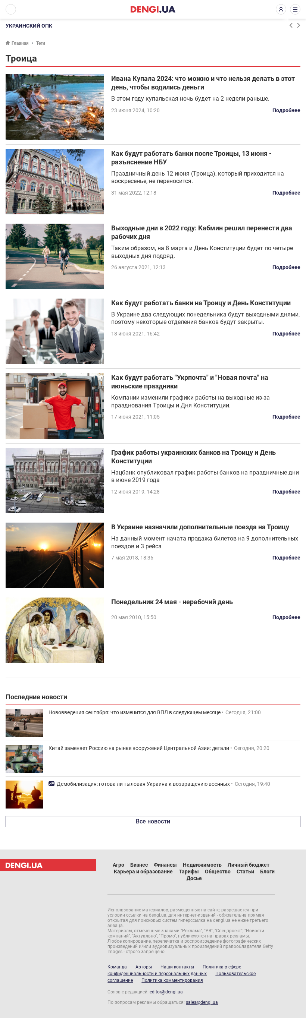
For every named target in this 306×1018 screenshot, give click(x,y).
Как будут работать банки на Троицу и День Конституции (201, 303)
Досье (194, 878)
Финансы (165, 865)
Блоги (267, 871)
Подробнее (286, 110)
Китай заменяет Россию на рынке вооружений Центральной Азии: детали (139, 748)
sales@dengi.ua (202, 1002)
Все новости (153, 821)
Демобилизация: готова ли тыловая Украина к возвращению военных (143, 784)
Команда (117, 967)
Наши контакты (177, 967)
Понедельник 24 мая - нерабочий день (172, 602)
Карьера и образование (143, 871)
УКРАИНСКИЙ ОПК (29, 26)
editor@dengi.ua (166, 992)
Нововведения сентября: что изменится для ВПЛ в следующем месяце (135, 712)
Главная (20, 43)
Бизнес (139, 865)
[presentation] (290, 25)
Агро (118, 865)
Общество (218, 871)
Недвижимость (202, 865)
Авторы (143, 967)
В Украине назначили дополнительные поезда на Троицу (200, 527)
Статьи (245, 871)
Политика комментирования (172, 980)
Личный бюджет (248, 865)
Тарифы (189, 871)
